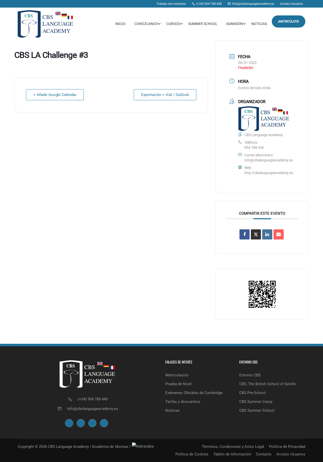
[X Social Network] (256, 234)
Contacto (264, 454)
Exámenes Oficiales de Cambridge (194, 393)
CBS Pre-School (252, 393)
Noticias (259, 24)
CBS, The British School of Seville (267, 384)
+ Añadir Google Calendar (54, 94)
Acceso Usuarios (290, 454)
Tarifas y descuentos (182, 401)
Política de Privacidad (287, 446)
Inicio (120, 24)
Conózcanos (146, 24)
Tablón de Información (232, 454)
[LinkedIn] (267, 234)
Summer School (203, 24)
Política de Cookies (191, 454)
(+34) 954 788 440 (93, 399)
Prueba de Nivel (178, 384)
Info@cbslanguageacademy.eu (268, 160)
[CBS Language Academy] (120, 4)
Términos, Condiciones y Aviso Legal (233, 446)
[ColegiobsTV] (148, 4)
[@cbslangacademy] (139, 4)
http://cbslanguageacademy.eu (268, 173)
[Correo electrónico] (279, 234)
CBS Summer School (256, 410)
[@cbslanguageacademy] (129, 4)
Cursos (173, 24)
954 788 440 (254, 147)
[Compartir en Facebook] (244, 234)
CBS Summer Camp (255, 401)
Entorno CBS (250, 375)
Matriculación (177, 375)
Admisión (234, 24)
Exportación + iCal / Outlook (165, 94)
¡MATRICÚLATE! (288, 21)
